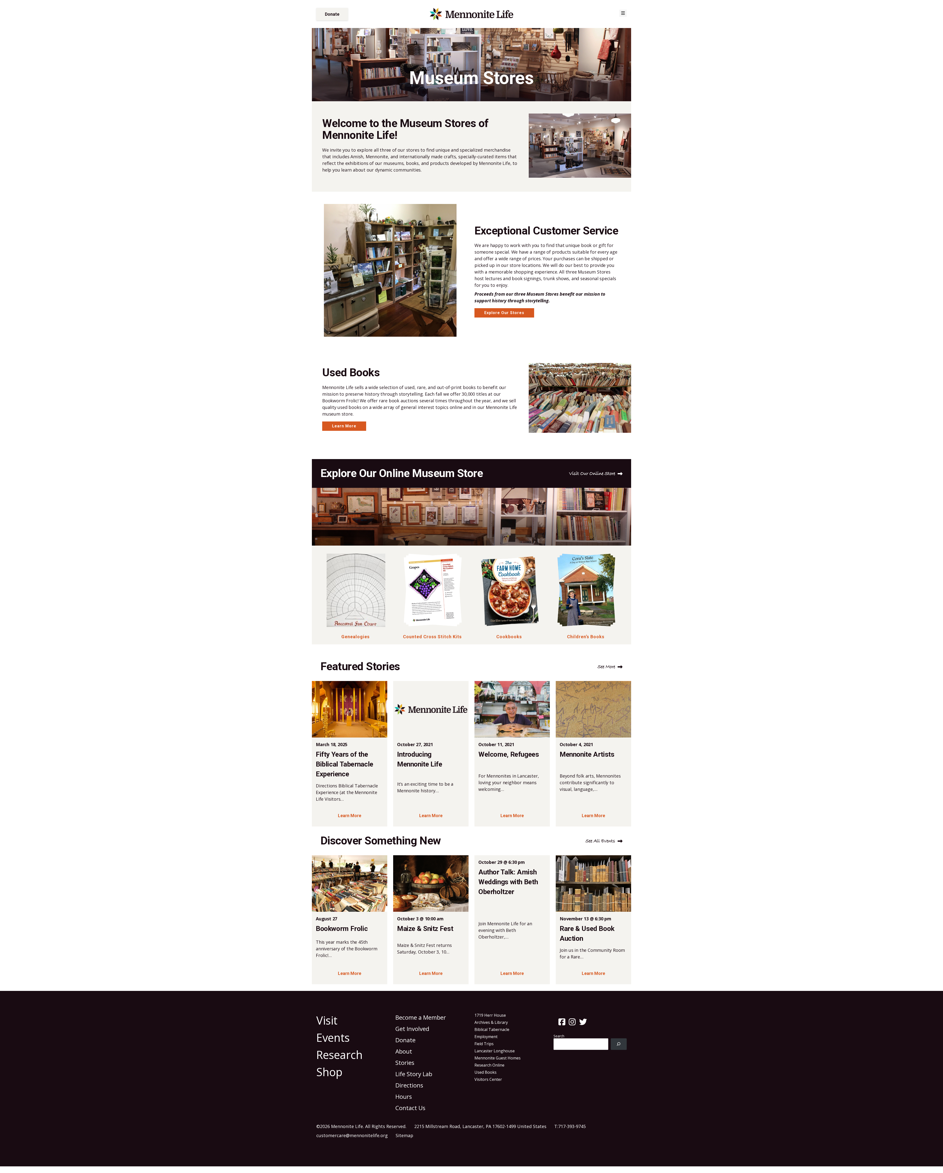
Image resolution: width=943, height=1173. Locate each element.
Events (333, 1037)
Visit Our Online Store (592, 474)
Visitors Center (488, 1079)
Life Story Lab (413, 1074)
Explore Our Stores (504, 312)
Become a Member (420, 1017)
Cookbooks (509, 637)
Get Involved (412, 1029)
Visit (326, 1020)
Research (339, 1054)
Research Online (489, 1065)
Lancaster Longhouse (494, 1051)
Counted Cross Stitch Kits (432, 637)
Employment (486, 1036)
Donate (332, 14)
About (403, 1051)
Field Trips (484, 1043)
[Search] (619, 1044)
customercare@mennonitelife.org (352, 1135)
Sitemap (404, 1135)
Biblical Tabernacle (491, 1029)
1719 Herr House (490, 1015)
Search (559, 1036)
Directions (409, 1085)
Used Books (485, 1072)
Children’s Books (585, 637)
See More (606, 667)
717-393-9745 (572, 1126)
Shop (329, 1071)
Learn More (344, 426)
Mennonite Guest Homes (497, 1058)
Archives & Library (491, 1022)
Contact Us (410, 1108)
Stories (404, 1062)
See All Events (600, 841)
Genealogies (355, 637)
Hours (403, 1096)
